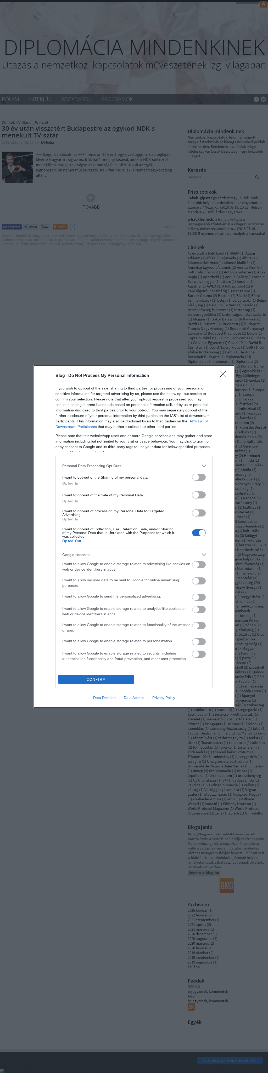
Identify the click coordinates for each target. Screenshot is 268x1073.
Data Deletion (104, 698)
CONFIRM (96, 679)
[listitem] (134, 465)
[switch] (199, 477)
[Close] (225, 376)
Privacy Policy (163, 698)
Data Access (134, 698)
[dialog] (134, 536)
